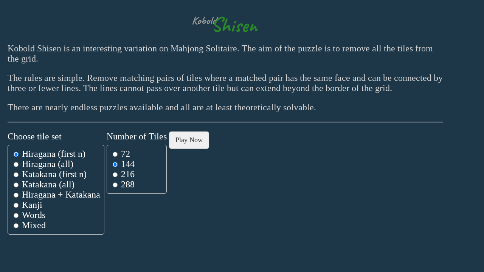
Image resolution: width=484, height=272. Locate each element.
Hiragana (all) (46, 164)
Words (32, 215)
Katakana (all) (47, 184)
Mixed (33, 225)
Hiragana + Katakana (60, 194)
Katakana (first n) (53, 174)
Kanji (31, 205)
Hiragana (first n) (52, 154)
